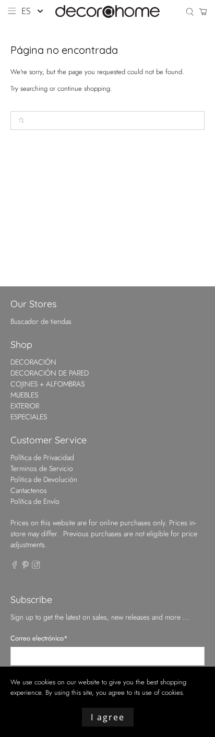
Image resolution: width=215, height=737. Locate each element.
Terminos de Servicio (41, 468)
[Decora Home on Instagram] (36, 566)
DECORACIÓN (33, 362)
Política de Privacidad (42, 457)
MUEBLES (24, 395)
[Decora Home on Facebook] (14, 566)
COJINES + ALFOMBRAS (47, 384)
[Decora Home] (107, 11)
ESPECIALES (28, 417)
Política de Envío (34, 501)
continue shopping (83, 88)
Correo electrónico (39, 638)
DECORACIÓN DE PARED (49, 373)
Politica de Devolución (43, 479)
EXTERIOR (24, 406)
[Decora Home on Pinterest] (25, 566)
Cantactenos (28, 490)
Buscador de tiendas (40, 321)
